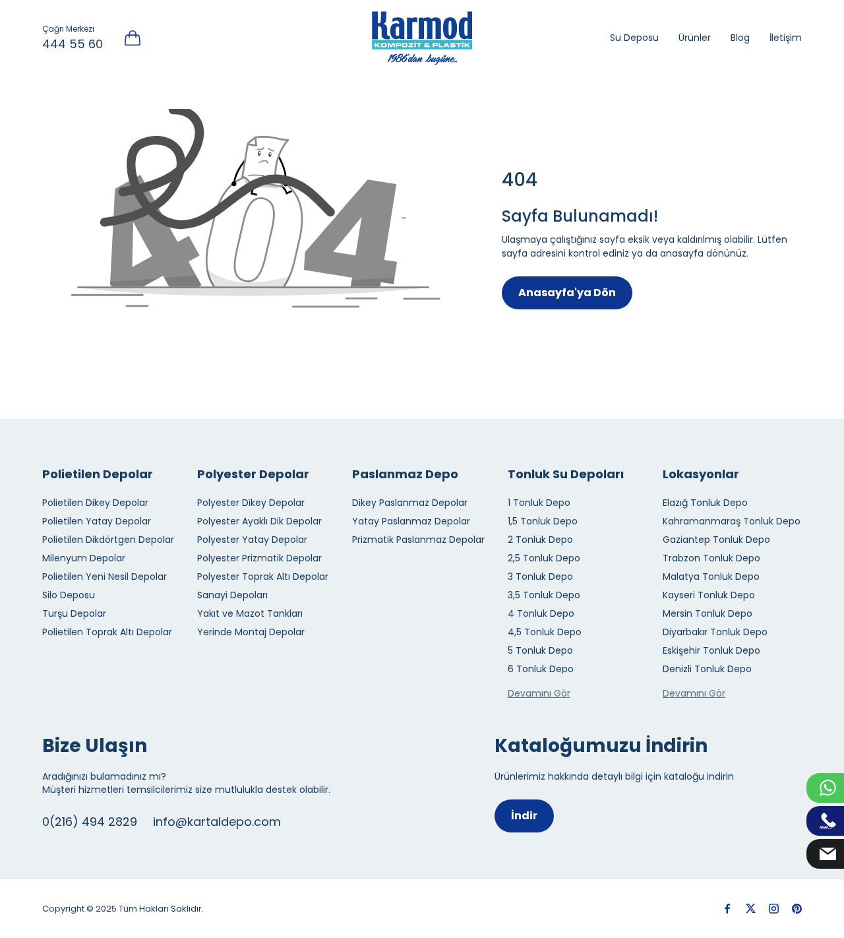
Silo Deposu (68, 595)
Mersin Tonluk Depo (707, 613)
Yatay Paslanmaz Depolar (411, 521)
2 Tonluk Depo (540, 539)
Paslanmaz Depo (405, 474)
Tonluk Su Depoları (566, 474)
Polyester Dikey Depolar (251, 502)
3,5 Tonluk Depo (544, 595)
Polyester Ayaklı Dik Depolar (259, 521)
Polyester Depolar (253, 474)
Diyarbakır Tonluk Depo (715, 632)
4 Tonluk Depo (541, 613)
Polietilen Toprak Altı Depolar (107, 632)
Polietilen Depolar (97, 474)
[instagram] (774, 909)
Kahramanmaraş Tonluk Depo (731, 521)
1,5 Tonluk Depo (543, 521)
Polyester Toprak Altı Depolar (262, 576)
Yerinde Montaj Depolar (251, 632)
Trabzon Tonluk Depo (711, 558)
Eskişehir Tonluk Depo (711, 650)
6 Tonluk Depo (541, 668)
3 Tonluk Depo (540, 576)
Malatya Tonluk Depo (711, 576)
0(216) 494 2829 (89, 821)
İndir (524, 815)
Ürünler (694, 37)
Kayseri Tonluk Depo (709, 595)
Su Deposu (634, 37)
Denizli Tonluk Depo (707, 668)
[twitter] (751, 909)
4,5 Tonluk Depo (545, 632)
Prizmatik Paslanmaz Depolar (418, 539)
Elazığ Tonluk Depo (705, 502)
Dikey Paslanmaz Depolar (409, 502)
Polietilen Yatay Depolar (96, 521)
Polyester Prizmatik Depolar (259, 558)
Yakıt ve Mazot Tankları (250, 613)
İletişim (785, 37)
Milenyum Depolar (83, 558)
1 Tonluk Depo (539, 502)
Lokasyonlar (701, 474)
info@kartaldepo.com (217, 821)
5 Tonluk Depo (540, 650)
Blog (740, 37)
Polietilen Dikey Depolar (95, 502)
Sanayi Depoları (232, 595)
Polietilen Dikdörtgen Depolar (108, 539)
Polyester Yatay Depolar (252, 539)
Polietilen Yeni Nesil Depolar (104, 576)
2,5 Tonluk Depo (544, 558)
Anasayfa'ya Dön (567, 292)
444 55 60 (72, 44)
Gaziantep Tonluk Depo (716, 539)
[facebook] (728, 909)
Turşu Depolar (74, 613)
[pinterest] (797, 909)
